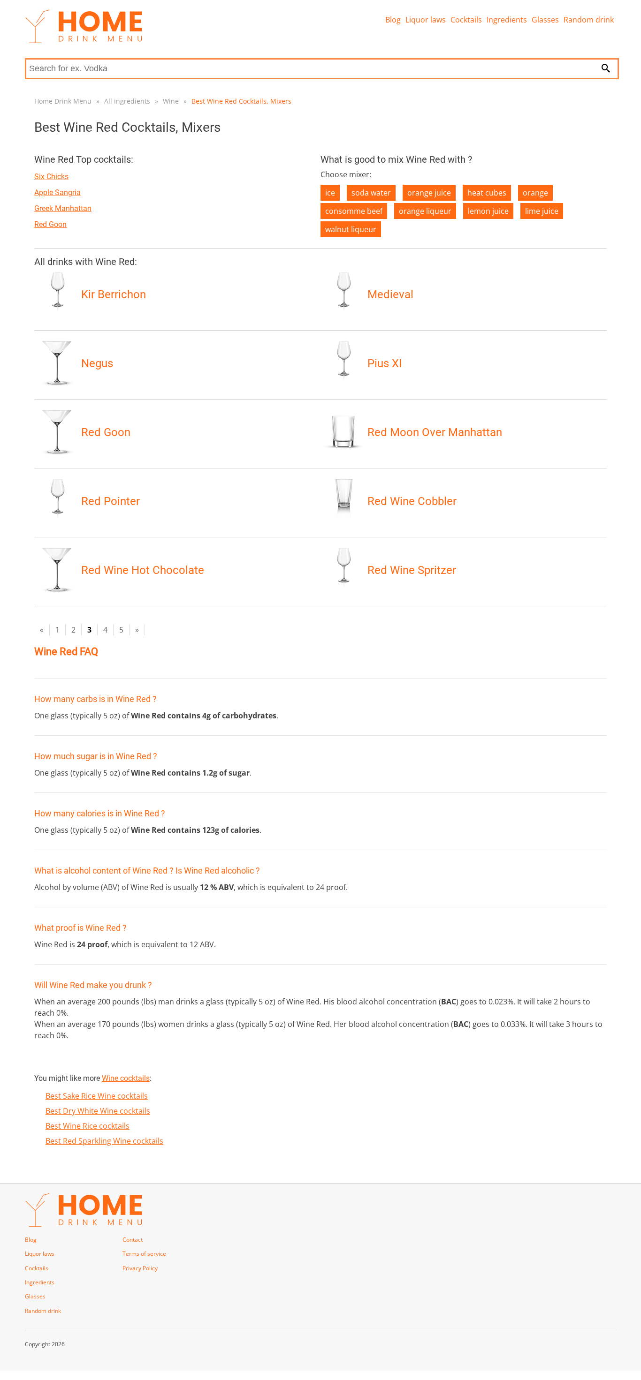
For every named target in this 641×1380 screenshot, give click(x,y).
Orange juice (429, 193)
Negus (97, 363)
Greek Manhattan (63, 208)
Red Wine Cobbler (412, 501)
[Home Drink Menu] (83, 41)
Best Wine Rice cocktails (88, 1126)
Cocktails (466, 20)
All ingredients (127, 101)
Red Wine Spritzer (411, 570)
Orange (535, 193)
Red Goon (50, 224)
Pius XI (384, 363)
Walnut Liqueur (350, 229)
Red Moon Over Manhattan (434, 432)
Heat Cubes (486, 193)
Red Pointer (110, 501)
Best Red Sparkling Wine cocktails (104, 1141)
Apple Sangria (57, 192)
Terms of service (144, 1254)
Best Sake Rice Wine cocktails (97, 1096)
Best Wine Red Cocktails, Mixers (241, 101)
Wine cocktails (126, 1078)
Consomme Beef (353, 211)
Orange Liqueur (425, 211)
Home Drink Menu (63, 101)
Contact (132, 1240)
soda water (371, 193)
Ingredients (507, 20)
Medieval (390, 294)
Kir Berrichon (113, 294)
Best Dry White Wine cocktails (98, 1111)
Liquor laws (425, 20)
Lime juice (541, 211)
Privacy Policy (140, 1268)
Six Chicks (51, 176)
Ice (330, 193)
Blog (393, 20)
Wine (171, 101)
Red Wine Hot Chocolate (142, 570)
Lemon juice (488, 211)
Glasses (545, 20)
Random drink (589, 20)
